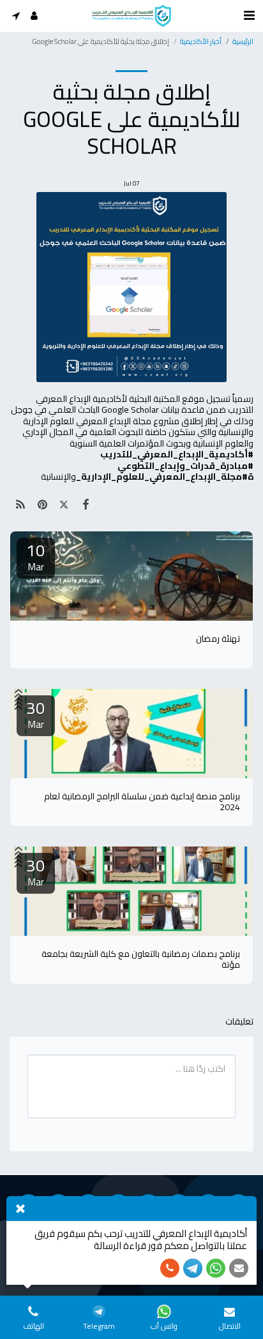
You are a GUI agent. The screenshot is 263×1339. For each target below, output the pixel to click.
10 (35, 557)
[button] (15, 15)
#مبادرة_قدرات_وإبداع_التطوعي (185, 465)
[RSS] (20, 504)
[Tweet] (64, 504)
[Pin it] (42, 504)
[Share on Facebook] (86, 504)
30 (35, 714)
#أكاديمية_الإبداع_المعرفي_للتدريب (176, 454)
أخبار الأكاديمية (201, 41)
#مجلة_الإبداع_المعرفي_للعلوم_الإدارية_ (162, 476)
